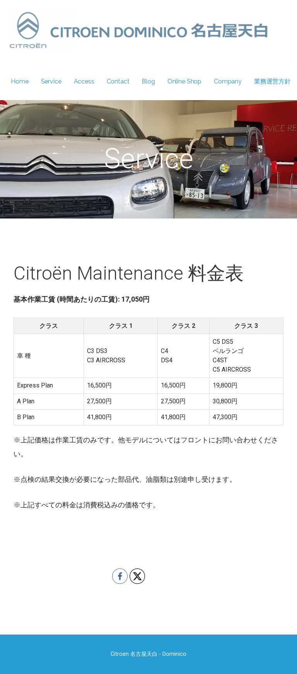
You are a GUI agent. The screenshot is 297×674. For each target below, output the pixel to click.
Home (19, 81)
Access (84, 81)
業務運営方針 (272, 81)
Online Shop (184, 81)
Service (51, 81)
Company (228, 81)
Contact (118, 81)
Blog (148, 81)
